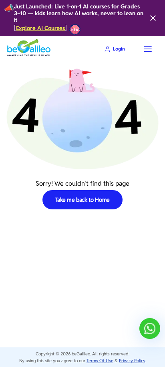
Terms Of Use (100, 360)
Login (119, 49)
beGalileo (81, 354)
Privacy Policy (132, 360)
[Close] (153, 18)
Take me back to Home (82, 199)
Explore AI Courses (40, 28)
